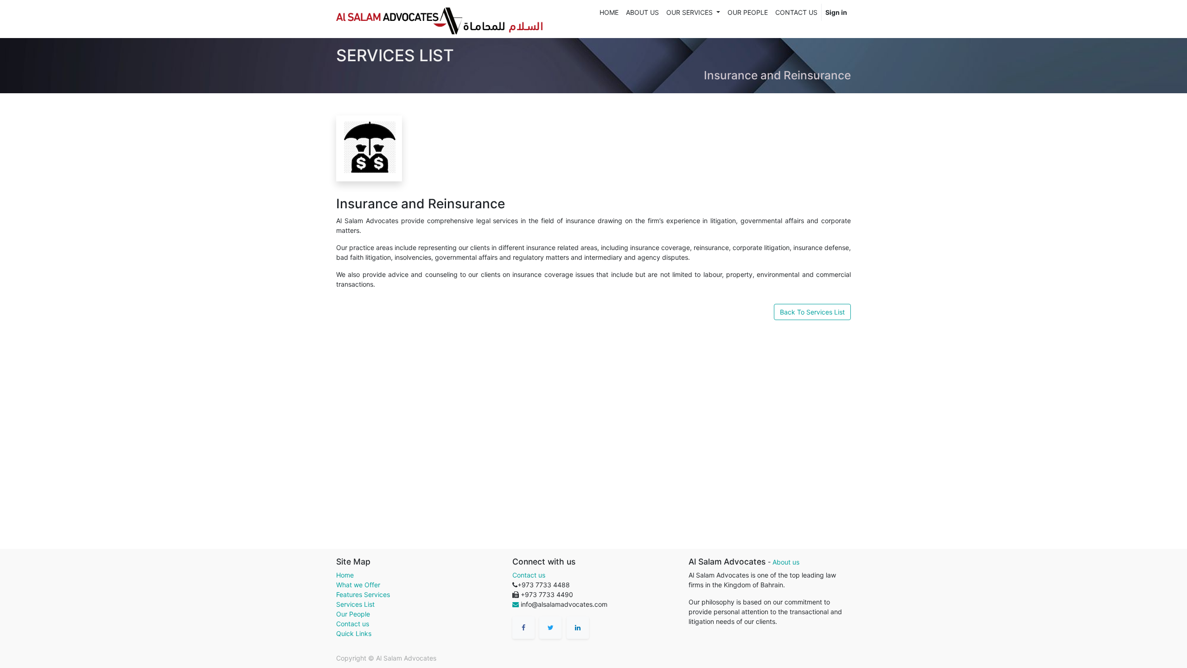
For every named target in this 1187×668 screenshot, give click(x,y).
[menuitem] (609, 12)
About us (785, 562)
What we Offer (358, 585)
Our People (353, 614)
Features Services (363, 594)
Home (345, 575)
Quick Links (353, 633)
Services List (355, 604)
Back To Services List (812, 312)
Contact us (352, 624)
